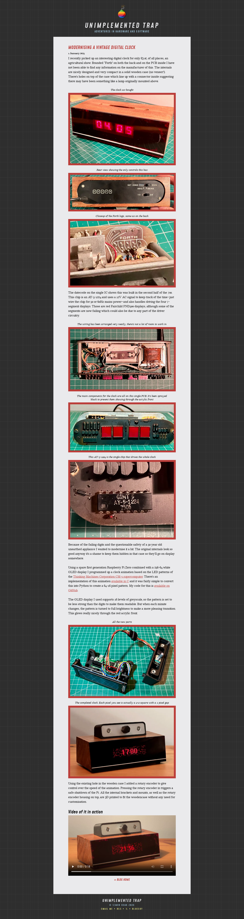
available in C (120, 581)
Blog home (123, 880)
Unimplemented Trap (122, 26)
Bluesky (137, 909)
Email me (107, 909)
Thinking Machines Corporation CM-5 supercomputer (108, 576)
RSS (119, 909)
